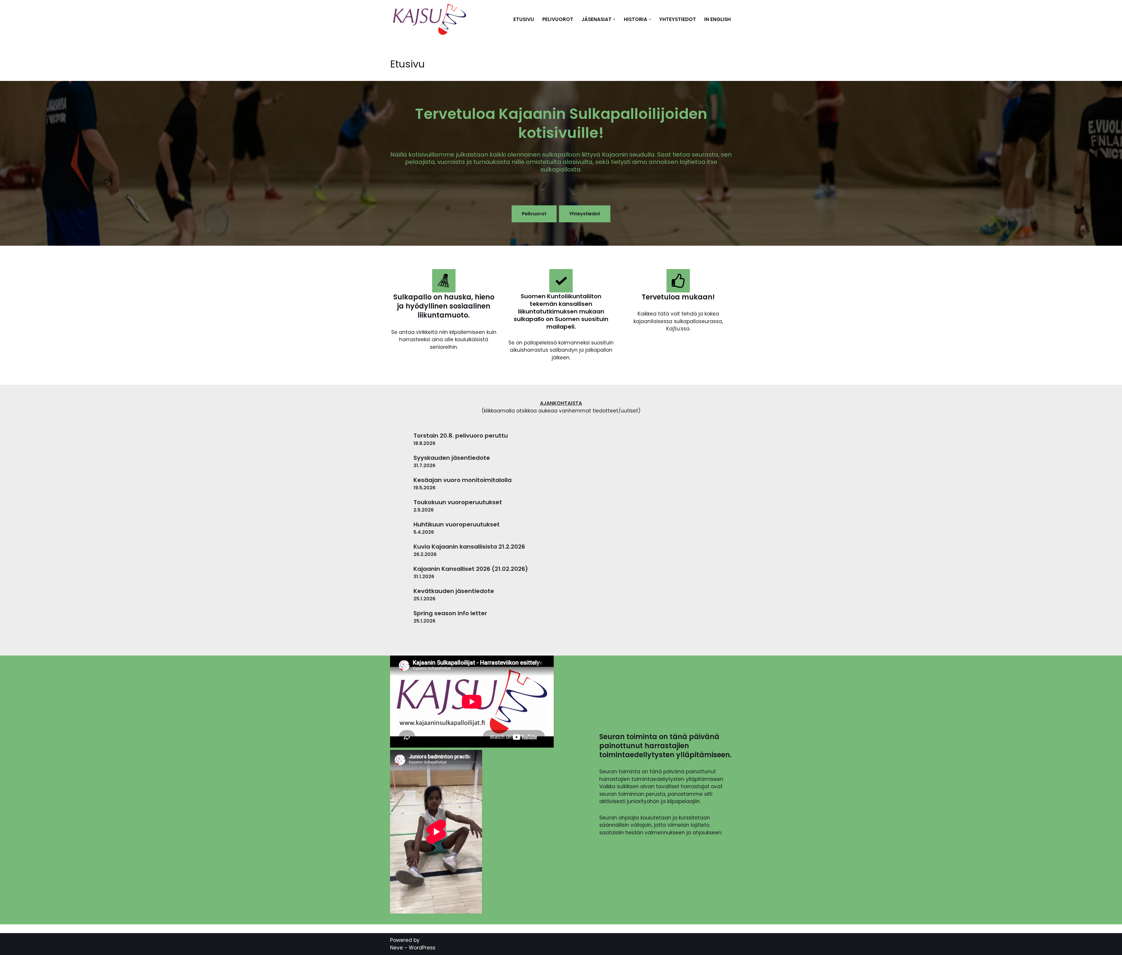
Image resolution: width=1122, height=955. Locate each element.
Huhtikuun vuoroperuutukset (456, 524)
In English (717, 19)
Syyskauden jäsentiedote (451, 458)
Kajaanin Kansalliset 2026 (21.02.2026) (470, 569)
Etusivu (523, 19)
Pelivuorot (557, 19)
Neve (396, 947)
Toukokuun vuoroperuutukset (457, 502)
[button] (614, 19)
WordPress (422, 947)
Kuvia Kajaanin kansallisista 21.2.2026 (469, 547)
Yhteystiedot (677, 19)
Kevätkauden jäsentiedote (453, 591)
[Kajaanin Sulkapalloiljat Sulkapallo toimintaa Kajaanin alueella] (431, 19)
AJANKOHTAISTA (561, 403)
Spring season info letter (450, 613)
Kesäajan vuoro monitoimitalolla (462, 480)
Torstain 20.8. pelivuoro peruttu (460, 435)
